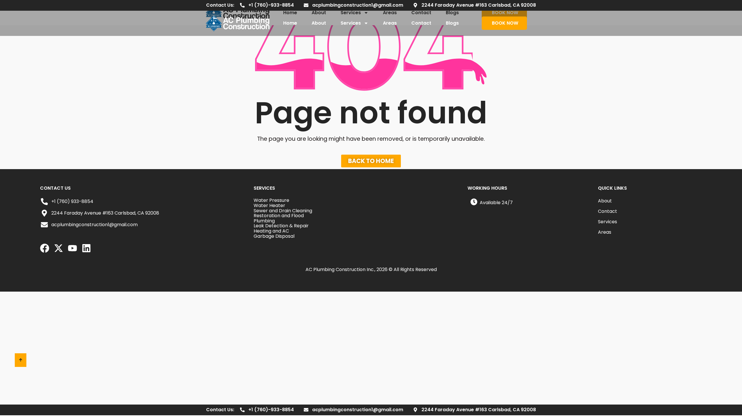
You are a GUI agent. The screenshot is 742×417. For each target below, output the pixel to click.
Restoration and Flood (279, 215)
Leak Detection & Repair (281, 225)
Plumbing (264, 220)
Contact (421, 23)
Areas (390, 23)
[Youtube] (72, 248)
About (319, 23)
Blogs (452, 23)
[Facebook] (44, 248)
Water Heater (269, 205)
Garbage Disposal (274, 236)
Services (351, 23)
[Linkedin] (86, 248)
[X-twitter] (58, 248)
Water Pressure (271, 200)
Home (290, 23)
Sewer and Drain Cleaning (283, 210)
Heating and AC (271, 231)
